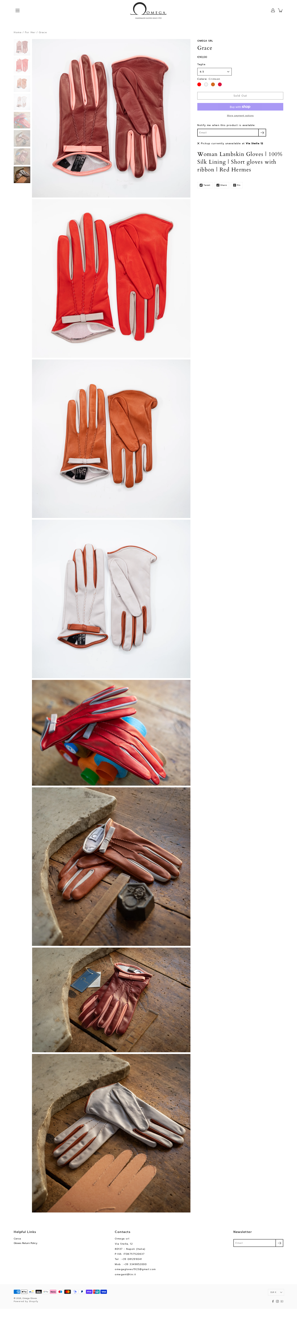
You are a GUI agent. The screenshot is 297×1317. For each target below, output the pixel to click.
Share (223, 185)
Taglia (201, 64)
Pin (238, 185)
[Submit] (279, 1243)
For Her (30, 32)
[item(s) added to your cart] (280, 10)
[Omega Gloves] (148, 10)
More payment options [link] (240, 115)
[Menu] (17, 10)
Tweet (207, 185)
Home (18, 32)
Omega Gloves (29, 1298)
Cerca (17, 1239)
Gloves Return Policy (25, 1243)
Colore (208, 79)
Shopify (33, 1301)
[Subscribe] (262, 132)
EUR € (273, 1292)
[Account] (273, 10)
